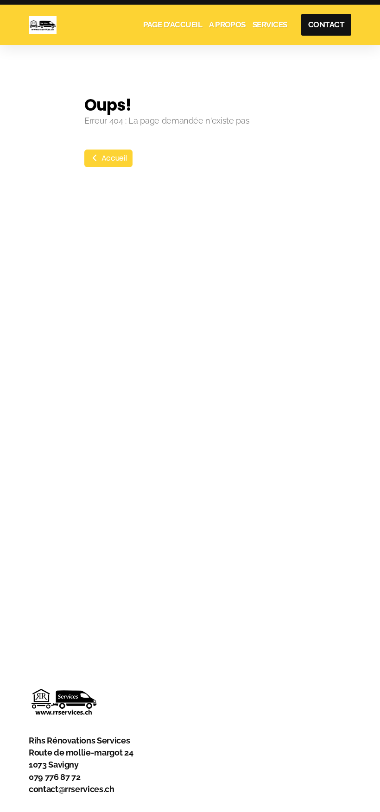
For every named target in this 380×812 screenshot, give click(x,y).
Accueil (113, 158)
